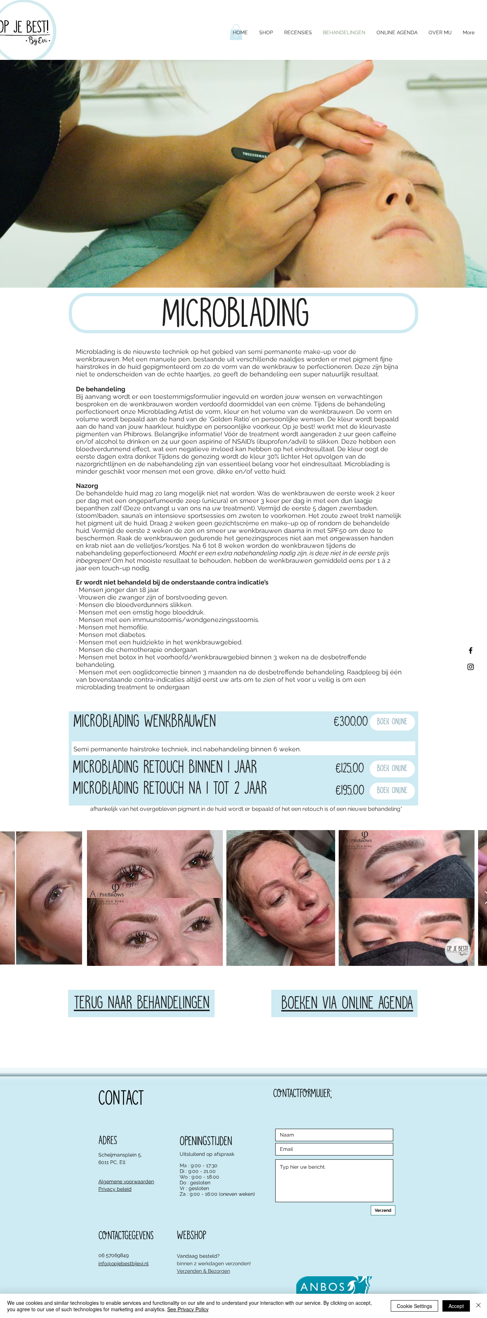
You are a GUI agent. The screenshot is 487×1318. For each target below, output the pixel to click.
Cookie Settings (414, 1305)
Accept (456, 1305)
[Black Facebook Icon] (470, 650)
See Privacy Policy (188, 1309)
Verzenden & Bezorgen (203, 1271)
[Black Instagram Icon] (470, 667)
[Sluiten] (478, 1305)
